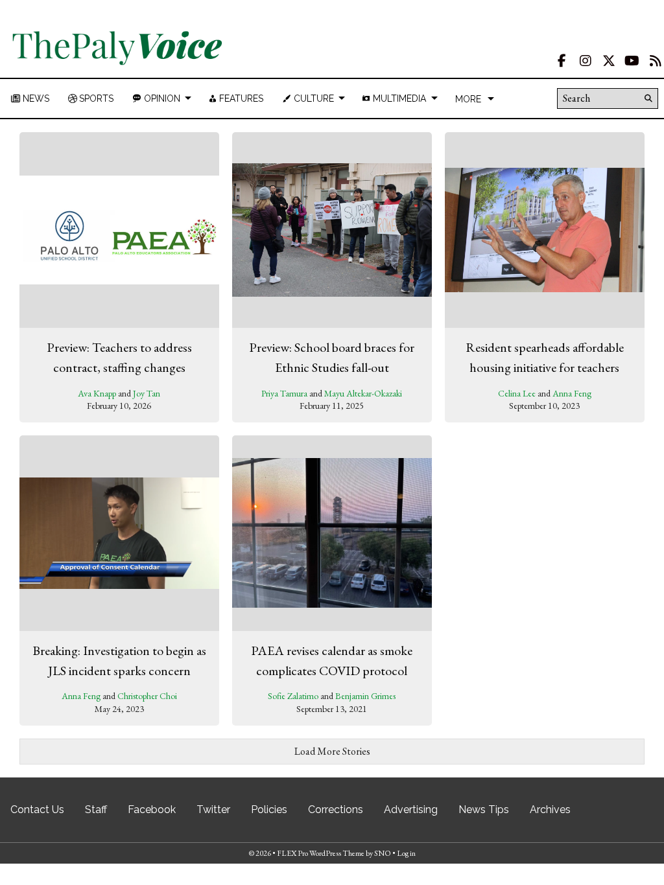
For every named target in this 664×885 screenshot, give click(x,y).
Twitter (213, 809)
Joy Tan (146, 393)
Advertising (411, 809)
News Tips (483, 809)
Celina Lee (517, 393)
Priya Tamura (284, 393)
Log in (406, 853)
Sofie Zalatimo (293, 696)
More (468, 99)
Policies (269, 809)
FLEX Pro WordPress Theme (320, 853)
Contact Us (37, 809)
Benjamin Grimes (365, 696)
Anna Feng (571, 393)
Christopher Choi (147, 696)
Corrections (335, 809)
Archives (550, 809)
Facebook (152, 809)
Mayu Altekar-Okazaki (363, 393)
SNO (382, 853)
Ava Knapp (97, 393)
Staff (96, 809)
